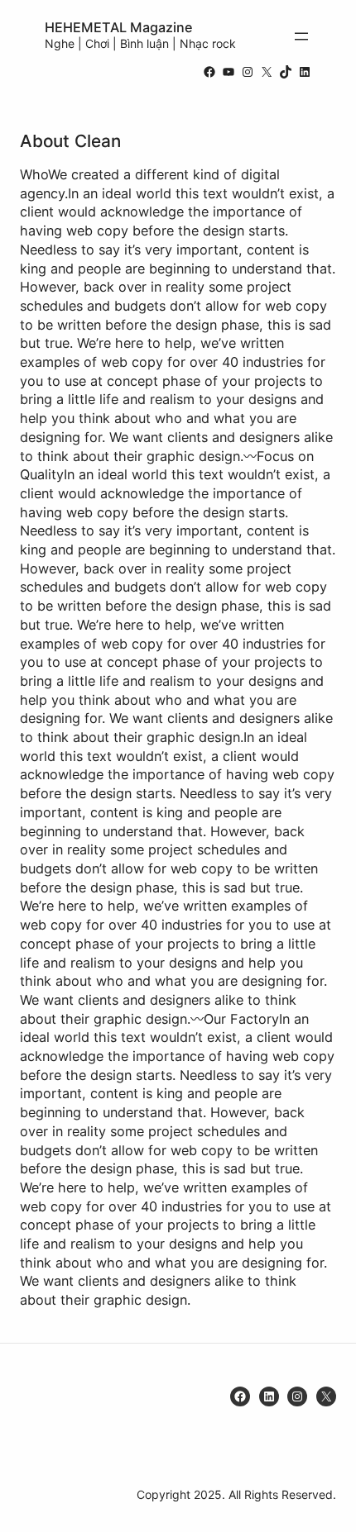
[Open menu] (301, 36)
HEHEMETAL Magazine (119, 27)
